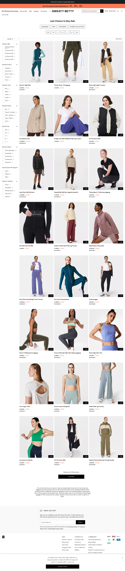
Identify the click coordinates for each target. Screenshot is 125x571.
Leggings (44, 27)
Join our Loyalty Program (95, 552)
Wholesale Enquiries (80, 545)
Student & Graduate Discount (96, 550)
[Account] (118, 11)
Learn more (71, 562)
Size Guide (65, 545)
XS (53, 32)
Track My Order (79, 539)
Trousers (62, 27)
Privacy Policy (73, 527)
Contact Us (78, 542)
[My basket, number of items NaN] (122, 11)
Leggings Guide (66, 547)
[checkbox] (9, 47)
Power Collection (77, 27)
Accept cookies (62, 566)
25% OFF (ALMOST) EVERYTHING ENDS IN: (55, 6)
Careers (90, 547)
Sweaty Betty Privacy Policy (55, 528)
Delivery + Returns (67, 539)
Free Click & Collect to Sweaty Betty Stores (62, 2)
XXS (48, 32)
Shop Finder (112, 11)
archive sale (5, 14)
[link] (63, 12)
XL (72, 32)
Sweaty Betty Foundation (95, 545)
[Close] (122, 558)
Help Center (65, 542)
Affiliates (77, 550)
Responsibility (92, 542)
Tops (53, 27)
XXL (77, 32)
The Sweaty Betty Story (94, 539)
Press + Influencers (80, 547)
